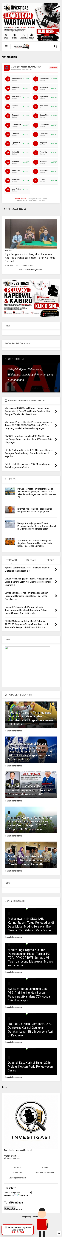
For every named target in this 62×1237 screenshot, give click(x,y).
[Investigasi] (22, 47)
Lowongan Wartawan (17, 1178)
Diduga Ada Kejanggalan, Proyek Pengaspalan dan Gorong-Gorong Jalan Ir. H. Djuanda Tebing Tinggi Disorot (37, 526)
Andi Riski (8, 251)
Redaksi (17, 1168)
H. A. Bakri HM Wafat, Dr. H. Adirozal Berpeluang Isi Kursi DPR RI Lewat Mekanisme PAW (30, 790)
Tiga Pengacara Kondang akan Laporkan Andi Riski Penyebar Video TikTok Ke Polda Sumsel (30, 258)
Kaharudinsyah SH (44, 388)
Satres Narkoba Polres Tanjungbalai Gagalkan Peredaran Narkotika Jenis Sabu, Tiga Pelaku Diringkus (34, 543)
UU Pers (44, 1168)
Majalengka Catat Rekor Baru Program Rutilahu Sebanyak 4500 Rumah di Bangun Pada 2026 (29, 860)
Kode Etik (17, 1173)
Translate (24, 1195)
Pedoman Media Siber (44, 1173)
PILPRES (10, 479)
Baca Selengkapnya (33, 269)
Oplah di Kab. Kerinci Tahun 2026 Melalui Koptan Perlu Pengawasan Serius (30, 1066)
